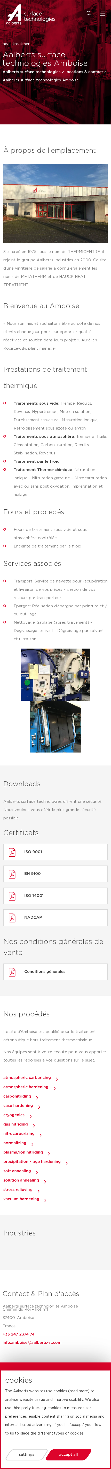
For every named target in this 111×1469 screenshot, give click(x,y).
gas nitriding (15, 1124)
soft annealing (17, 1171)
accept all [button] (68, 1455)
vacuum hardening (21, 1199)
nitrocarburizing (19, 1134)
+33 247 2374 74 (19, 1334)
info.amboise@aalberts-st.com (32, 1343)
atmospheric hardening (26, 1087)
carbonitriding (17, 1096)
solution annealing (21, 1180)
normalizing (14, 1143)
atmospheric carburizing (27, 1078)
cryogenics (14, 1115)
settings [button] (26, 1455)
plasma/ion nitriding (23, 1152)
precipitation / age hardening (32, 1162)
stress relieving (18, 1190)
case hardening (18, 1106)
